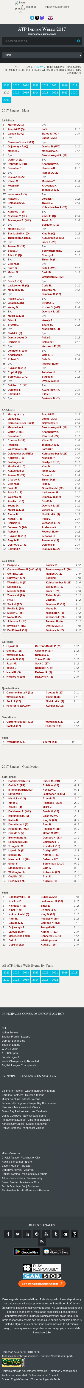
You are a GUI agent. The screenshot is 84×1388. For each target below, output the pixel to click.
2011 (64, 92)
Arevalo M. (49, 798)
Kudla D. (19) (50, 881)
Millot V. (47, 807)
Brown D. (13, 324)
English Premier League (16, 1036)
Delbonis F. (14, 389)
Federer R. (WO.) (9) (18, 705)
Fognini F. (13, 185)
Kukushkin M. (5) (18, 815)
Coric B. (47, 285)
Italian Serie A (10, 1032)
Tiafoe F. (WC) (50, 133)
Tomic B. (47, 220)
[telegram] (65, 1234)
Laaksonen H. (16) (54, 794)
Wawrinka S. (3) (17, 194)
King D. (46, 466)
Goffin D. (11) (15, 159)
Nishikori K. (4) (51, 329)
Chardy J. (48, 255)
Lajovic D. (14, 418)
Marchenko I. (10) (19, 859)
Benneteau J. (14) (53, 863)
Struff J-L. (48, 303)
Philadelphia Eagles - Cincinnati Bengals (26, 1119)
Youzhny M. (49, 289)
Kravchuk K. (49, 185)
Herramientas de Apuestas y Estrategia (24, 1371)
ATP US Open (10, 1053)
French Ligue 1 (10, 1057)
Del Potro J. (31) (17, 385)
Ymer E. (13, 802)
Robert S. (13, 359)
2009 (6, 99)
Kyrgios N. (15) (17, 368)
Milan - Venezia (11, 1153)
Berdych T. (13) (51, 224)
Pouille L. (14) (16, 298)
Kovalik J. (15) (51, 846)
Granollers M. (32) (53, 277)
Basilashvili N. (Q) (19, 233)
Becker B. (14, 854)
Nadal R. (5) (15, 333)
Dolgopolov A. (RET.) (20, 453)
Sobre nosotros (38, 1375)
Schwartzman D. (52, 250)
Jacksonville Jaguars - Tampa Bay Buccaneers (29, 1103)
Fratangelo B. (16, 462)
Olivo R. (12, 320)
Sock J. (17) (15, 281)
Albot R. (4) (15, 807)
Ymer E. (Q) (49, 216)
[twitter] (18, 1234)
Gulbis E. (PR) (16, 785)
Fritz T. (46, 483)
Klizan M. (13, 181)
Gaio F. (47, 867)
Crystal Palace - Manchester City (21, 1157)
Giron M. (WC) (51, 815)
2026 (6, 85)
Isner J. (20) (49, 242)
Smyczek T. (15, 794)
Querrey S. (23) (51, 311)
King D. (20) (50, 820)
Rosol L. (48, 876)
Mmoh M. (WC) (51, 833)
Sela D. (46, 359)
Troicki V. (47, 203)
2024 (26, 85)
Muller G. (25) (16, 315)
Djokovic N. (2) (51, 398)
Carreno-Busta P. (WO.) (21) (24, 569)
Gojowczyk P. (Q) (18, 146)
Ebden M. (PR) (51, 781)
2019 (65, 85)
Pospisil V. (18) (52, 828)
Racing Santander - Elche (17, 1161)
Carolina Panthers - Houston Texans (23, 1095)
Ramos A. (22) (50, 172)
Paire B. (12, 268)
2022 (45, 85)
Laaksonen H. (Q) (18, 285)
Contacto (54, 1375)
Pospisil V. (48, 414)
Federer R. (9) (50, 363)
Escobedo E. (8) (18, 841)
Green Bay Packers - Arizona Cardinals (24, 1111)
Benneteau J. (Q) (18, 376)
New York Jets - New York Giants (21, 1107)
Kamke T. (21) (51, 854)
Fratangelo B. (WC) (19, 220)
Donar (5, 1379)
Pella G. (46, 337)
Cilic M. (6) (14, 263)
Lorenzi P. (47, 198)
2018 (74, 85)
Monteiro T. (48, 181)
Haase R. (13, 198)
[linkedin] (27, 1234)
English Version (20, 1379)
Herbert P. (14, 342)
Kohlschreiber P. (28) (54, 207)
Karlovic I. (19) (16, 211)
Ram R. (47, 824)
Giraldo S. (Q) (16, 303)
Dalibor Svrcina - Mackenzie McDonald (24, 1173)
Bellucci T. (48, 342)
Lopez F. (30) (49, 137)
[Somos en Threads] (37, 18)
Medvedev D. (16, 289)
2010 (74, 92)
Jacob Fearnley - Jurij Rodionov (20, 1186)
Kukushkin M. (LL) (53, 237)
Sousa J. (13, 250)
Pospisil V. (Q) (16, 129)
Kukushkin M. (16, 470)
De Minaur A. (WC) (19, 811)
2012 (55, 92)
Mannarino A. (50, 151)
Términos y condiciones (63, 1371)
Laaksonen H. (50, 492)
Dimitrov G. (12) (51, 294)
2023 (36, 85)
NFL (4, 1028)
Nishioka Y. (48, 457)
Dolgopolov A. (16, 203)
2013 (45, 92)
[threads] (74, 1234)
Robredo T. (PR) (17, 163)
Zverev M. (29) (16, 246)
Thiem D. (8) (49, 259)
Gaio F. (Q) (48, 355)
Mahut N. (13, 272)
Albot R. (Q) (15, 255)
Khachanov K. (50, 163)
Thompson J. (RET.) (19, 237)
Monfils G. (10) (16, 229)
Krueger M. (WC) (18, 828)
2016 (16, 92)
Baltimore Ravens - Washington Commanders (28, 1090)
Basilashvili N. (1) (19, 781)
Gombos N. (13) (52, 837)
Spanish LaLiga (11, 1044)
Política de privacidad (14, 1375)
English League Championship (20, 1065)
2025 (16, 85)
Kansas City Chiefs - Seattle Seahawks (24, 1123)
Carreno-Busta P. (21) (21, 142)
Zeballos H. (48, 372)
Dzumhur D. (15, 168)
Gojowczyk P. (50, 423)
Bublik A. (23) (51, 785)
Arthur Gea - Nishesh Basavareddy (22, 1178)
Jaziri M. (47, 272)
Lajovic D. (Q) (16, 133)
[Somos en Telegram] (32, 18)
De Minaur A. (48, 910)
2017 (6, 92)
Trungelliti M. (16, 846)
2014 (36, 92)
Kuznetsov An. (51, 389)
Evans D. (47, 324)
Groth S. (13, 863)
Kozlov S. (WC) (51, 307)
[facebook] (8, 1234)
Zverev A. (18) (50, 381)
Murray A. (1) (16, 124)
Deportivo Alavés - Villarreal (18, 1169)
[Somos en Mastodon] (42, 18)
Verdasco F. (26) (51, 346)
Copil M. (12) (15, 876)
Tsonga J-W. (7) (51, 189)
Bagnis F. (47, 376)
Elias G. (46, 394)
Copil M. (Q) (15, 372)
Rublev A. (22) (51, 872)
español (31, 6)
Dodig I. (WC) (50, 850)
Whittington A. (16, 872)
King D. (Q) (48, 233)
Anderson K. (15, 355)
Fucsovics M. (16, 881)
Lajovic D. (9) (16, 850)
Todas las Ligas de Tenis (45, 1379)
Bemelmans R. (17, 837)
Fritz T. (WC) (49, 268)
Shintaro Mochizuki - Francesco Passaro (25, 1190)
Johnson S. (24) (17, 350)
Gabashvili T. (50, 859)
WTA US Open (10, 1048)
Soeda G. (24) (51, 811)
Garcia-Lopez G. (17, 337)
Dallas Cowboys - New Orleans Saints (24, 1115)
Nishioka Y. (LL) (17, 216)
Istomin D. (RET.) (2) (20, 789)
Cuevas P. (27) (16, 177)
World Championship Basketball (20, 1061)
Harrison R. (49, 168)
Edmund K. (14, 394)
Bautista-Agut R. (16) (54, 155)
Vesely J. (47, 320)
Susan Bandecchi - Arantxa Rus (20, 1182)
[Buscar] (78, 41)
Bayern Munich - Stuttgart (16, 1165)
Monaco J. (14, 151)
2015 (26, 92)
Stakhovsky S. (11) (19, 867)
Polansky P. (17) (52, 802)
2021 (55, 85)
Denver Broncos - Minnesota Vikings (23, 1127)
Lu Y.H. (46, 129)
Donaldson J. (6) (18, 824)
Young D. (13, 307)
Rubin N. (13, 820)
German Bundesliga (13, 1040)
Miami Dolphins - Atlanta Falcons (21, 1099)
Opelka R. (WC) (51, 146)
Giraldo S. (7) (16, 833)
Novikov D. (49, 789)
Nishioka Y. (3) (17, 798)
